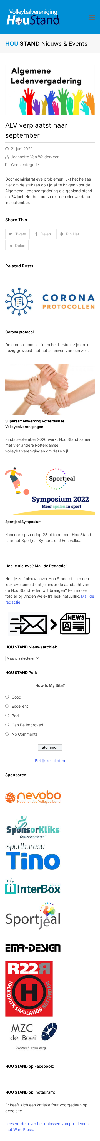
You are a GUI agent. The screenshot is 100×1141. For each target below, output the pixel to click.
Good (16, 697)
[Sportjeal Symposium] (50, 490)
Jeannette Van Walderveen (35, 156)
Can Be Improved (27, 724)
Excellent (20, 706)
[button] (17, 234)
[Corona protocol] (50, 300)
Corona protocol (19, 332)
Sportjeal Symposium (23, 521)
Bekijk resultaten (50, 760)
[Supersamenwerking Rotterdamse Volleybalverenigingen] (50, 389)
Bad (15, 715)
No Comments (25, 734)
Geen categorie (25, 164)
